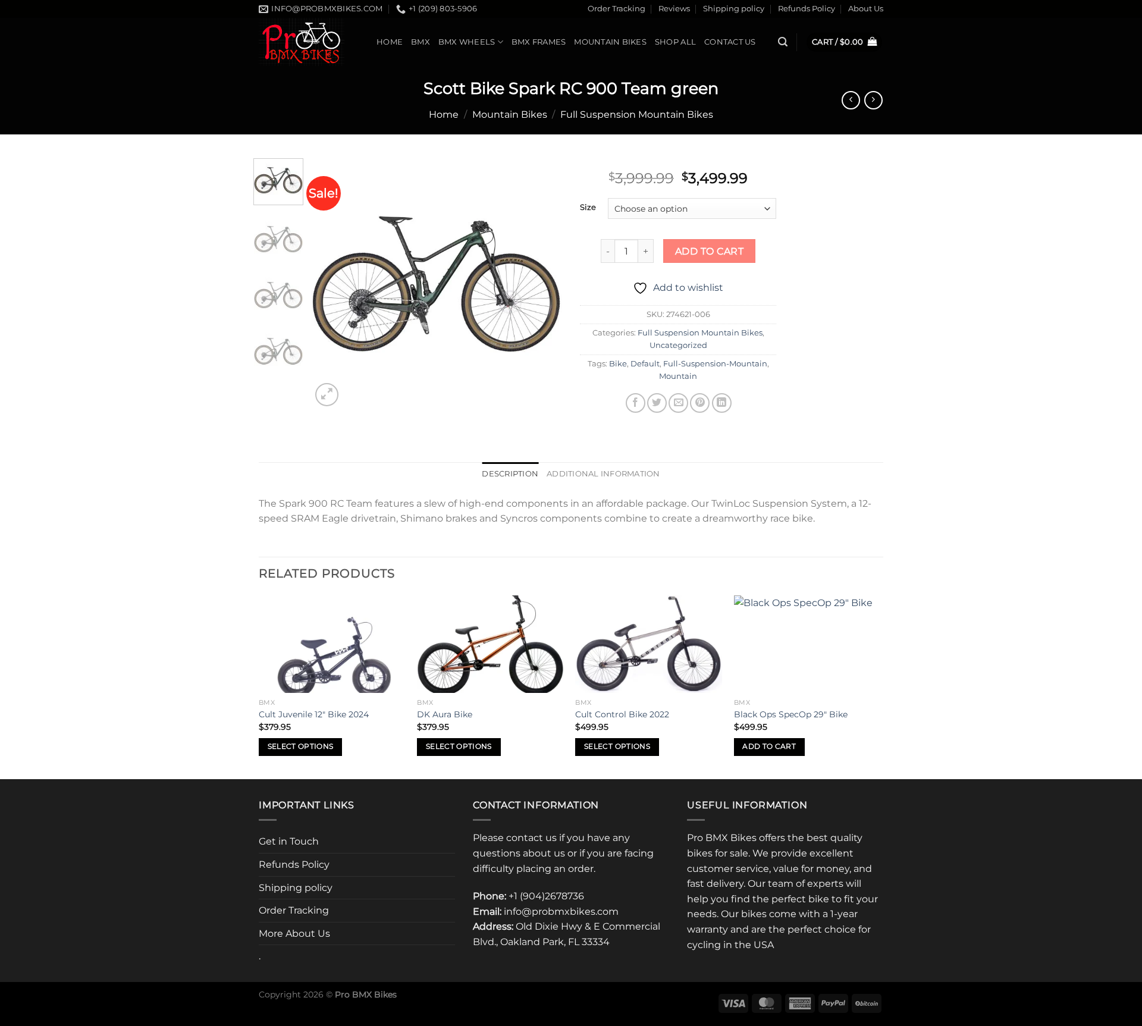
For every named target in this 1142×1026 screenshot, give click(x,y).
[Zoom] (326, 394)
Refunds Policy (806, 8)
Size (588, 207)
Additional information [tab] (603, 473)
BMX (420, 41)
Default (645, 363)
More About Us (294, 933)
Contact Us (730, 41)
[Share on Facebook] (635, 403)
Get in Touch (289, 841)
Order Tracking (616, 8)
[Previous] (331, 283)
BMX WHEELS (466, 41)
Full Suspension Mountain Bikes (636, 114)
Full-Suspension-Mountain (715, 363)
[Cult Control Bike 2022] (648, 644)
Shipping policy (733, 8)
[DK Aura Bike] (490, 644)
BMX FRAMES (539, 41)
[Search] (783, 42)
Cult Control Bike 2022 (622, 714)
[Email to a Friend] (678, 403)
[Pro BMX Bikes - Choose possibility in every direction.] (309, 42)
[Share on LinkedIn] (722, 403)
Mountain (678, 376)
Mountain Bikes (610, 41)
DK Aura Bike (444, 714)
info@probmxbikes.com (561, 911)
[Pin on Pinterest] (700, 403)
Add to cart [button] (769, 746)
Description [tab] (510, 473)
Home (390, 41)
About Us (865, 8)
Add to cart (709, 251)
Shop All (675, 41)
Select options (301, 746)
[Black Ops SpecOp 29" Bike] (807, 644)
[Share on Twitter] (657, 403)
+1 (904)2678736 (546, 896)
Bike (618, 363)
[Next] (542, 283)
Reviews (674, 8)
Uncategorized (678, 345)
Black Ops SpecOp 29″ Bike (791, 714)
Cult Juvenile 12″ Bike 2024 (314, 714)
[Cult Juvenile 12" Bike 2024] (332, 644)
